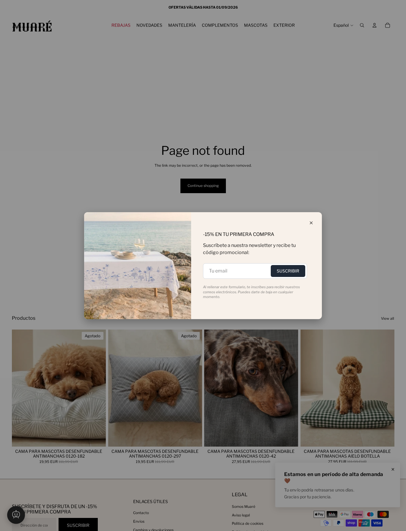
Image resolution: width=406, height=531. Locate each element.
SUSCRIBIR (288, 270)
